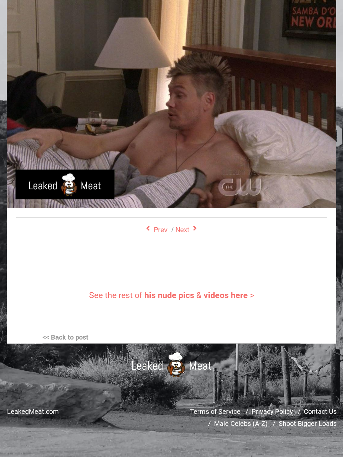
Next (182, 229)
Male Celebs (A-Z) (241, 424)
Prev (160, 229)
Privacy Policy (272, 411)
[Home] (172, 364)
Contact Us (320, 411)
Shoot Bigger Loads (308, 424)
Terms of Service (215, 411)
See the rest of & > (171, 295)
